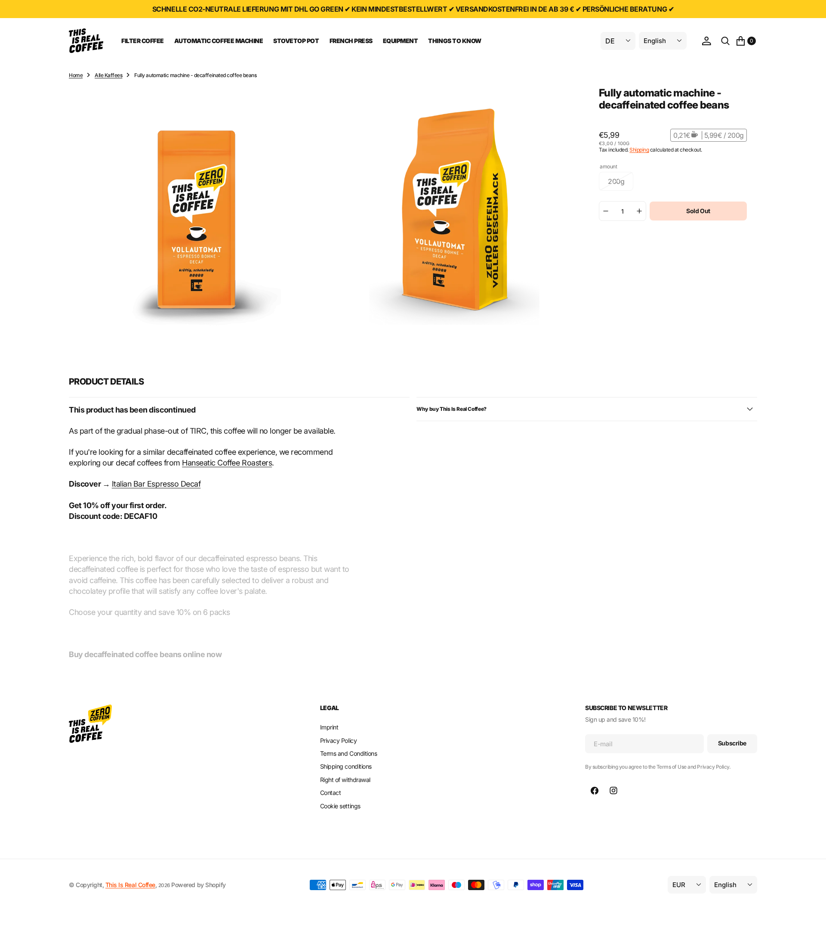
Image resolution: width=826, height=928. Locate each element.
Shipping (639, 149)
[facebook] (594, 790)
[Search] (725, 40)
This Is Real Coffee (130, 884)
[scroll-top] (811, 913)
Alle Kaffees (108, 75)
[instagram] (613, 790)
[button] (706, 40)
